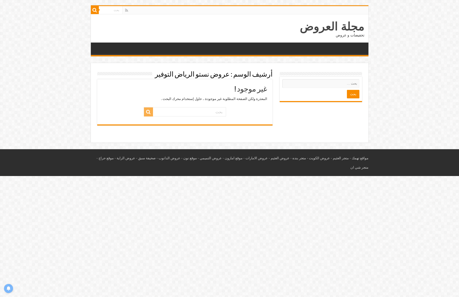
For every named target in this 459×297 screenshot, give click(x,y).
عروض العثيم (280, 158)
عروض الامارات (256, 158)
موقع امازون (234, 158)
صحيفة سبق (147, 158)
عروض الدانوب (169, 158)
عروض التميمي (211, 158)
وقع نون (189, 158)
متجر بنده (299, 158)
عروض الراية (126, 158)
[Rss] (127, 10)
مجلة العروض (332, 26)
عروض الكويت (319, 158)
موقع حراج (106, 158)
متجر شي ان (359, 167)
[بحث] (95, 10)
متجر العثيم (341, 158)
